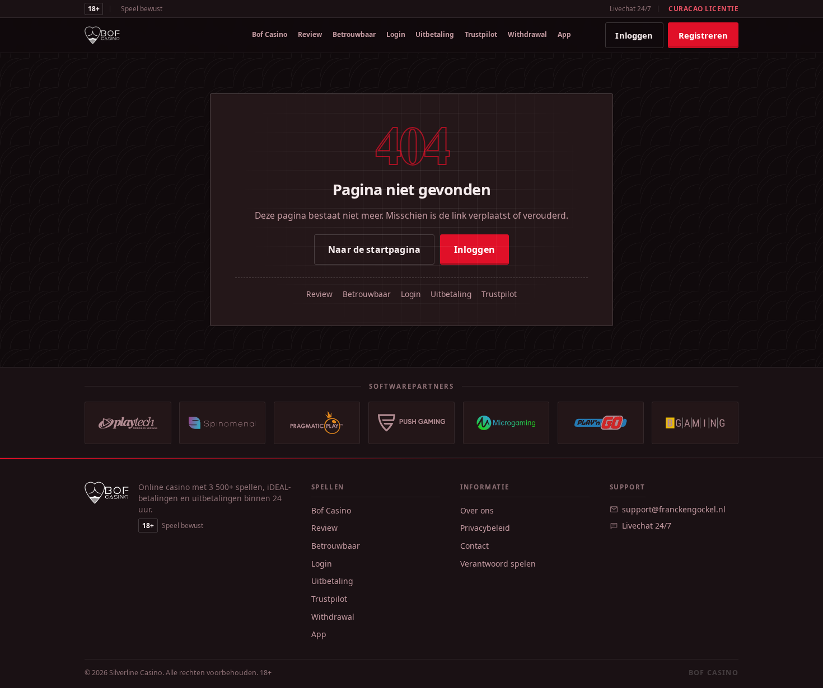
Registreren (703, 35)
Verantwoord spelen (498, 563)
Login (395, 34)
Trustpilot (481, 34)
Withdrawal (527, 34)
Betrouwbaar (354, 34)
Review (310, 34)
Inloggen (634, 35)
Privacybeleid (485, 527)
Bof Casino (269, 34)
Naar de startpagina (374, 249)
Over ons (477, 510)
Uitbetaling (434, 34)
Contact (474, 545)
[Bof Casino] (102, 35)
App (564, 34)
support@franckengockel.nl (674, 509)
